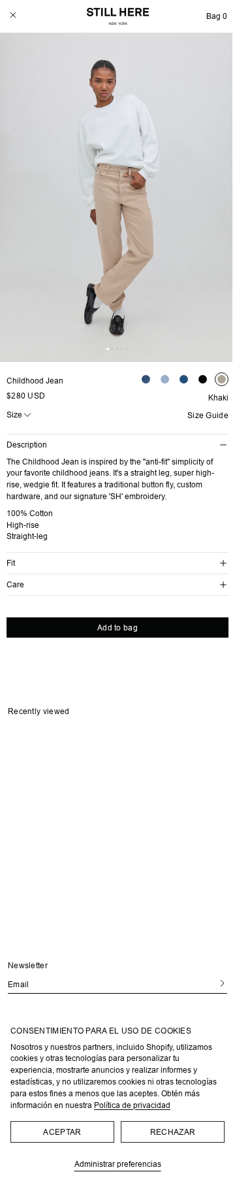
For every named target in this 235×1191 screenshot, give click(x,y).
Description (27, 444)
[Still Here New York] (118, 16)
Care (15, 584)
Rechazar (172, 1132)
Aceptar (62, 1132)
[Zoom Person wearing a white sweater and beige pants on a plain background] (117, 197)
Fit (11, 563)
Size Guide (207, 415)
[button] (216, 16)
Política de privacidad (132, 1105)
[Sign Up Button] (217, 983)
